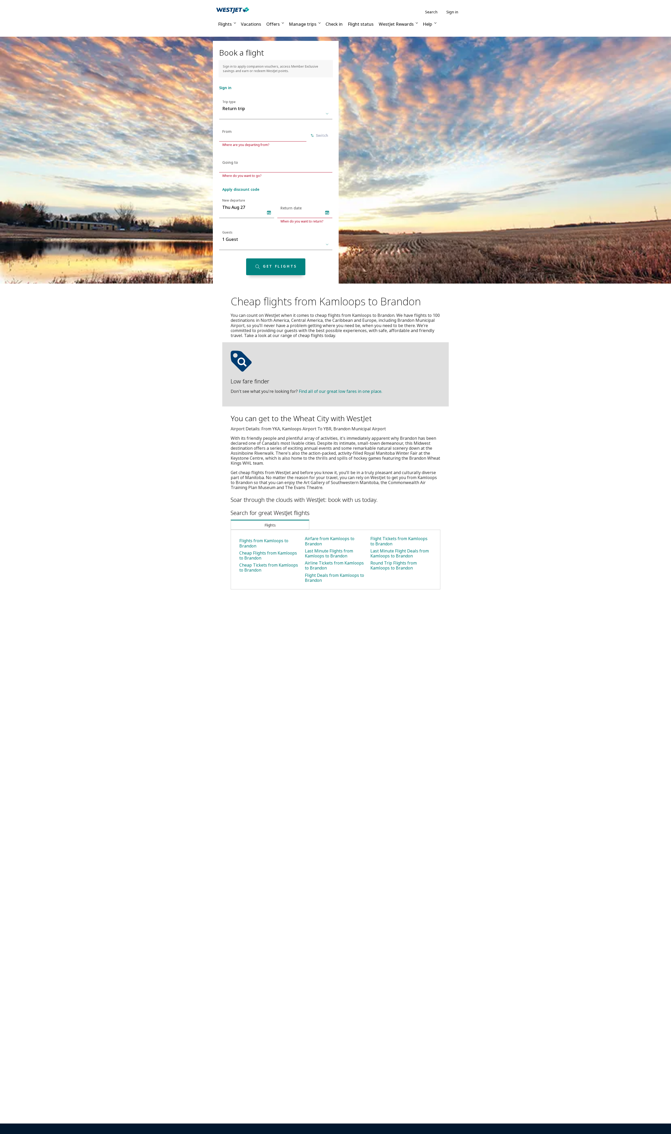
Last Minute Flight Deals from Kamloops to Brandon (399, 553)
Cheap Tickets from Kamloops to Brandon (268, 567)
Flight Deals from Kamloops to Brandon (334, 577)
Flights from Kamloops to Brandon (263, 543)
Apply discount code (240, 189)
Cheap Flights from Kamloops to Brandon (268, 555)
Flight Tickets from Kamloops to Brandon (399, 541)
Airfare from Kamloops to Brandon (329, 541)
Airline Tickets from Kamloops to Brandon (334, 565)
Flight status (361, 24)
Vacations (251, 24)
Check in (334, 24)
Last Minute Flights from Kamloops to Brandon (329, 553)
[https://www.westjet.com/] (233, 10)
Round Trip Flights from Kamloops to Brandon (393, 565)
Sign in (452, 11)
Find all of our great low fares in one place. (340, 391)
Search (431, 12)
